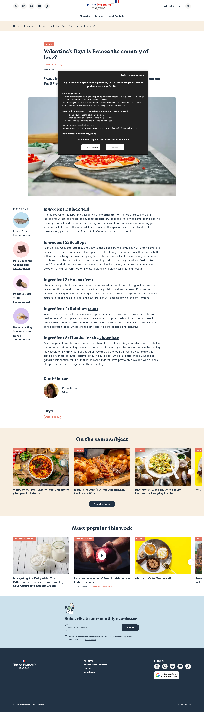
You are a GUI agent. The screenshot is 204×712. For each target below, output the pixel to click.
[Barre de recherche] (188, 6)
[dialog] (103, 113)
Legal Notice (38, 705)
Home (16, 26)
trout (93, 309)
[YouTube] (39, 6)
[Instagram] (24, 6)
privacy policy (90, 640)
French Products (115, 16)
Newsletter (89, 672)
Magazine (85, 16)
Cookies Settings (91, 147)
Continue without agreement (133, 75)
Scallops (78, 242)
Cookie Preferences (21, 705)
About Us (88, 661)
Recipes (99, 16)
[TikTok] (47, 6)
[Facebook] (16, 6)
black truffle (111, 214)
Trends (42, 26)
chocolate (109, 338)
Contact (88, 668)
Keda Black (51, 69)
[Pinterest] (31, 6)
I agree (115, 147)
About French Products (95, 665)
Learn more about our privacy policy (79, 134)
